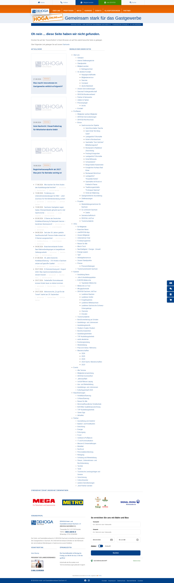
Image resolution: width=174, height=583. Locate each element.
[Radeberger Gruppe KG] (101, 502)
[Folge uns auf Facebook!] (85, 581)
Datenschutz (121, 581)
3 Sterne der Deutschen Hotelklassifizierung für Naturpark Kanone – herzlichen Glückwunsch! (50, 221)
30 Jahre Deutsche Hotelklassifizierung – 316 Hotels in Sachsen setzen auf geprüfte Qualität (50, 260)
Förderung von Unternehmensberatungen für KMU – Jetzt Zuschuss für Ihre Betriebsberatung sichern (50, 196)
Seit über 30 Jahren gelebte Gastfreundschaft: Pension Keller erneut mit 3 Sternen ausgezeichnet (50, 235)
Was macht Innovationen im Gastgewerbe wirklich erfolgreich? (48, 84)
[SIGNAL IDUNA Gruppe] (130, 502)
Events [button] (98, 11)
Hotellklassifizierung (42, 227)
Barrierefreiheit (131, 581)
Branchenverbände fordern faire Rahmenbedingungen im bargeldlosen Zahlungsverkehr (50, 249)
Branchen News (41, 190)
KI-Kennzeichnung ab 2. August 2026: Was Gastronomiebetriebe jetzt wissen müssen (50, 272)
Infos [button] (79, 11)
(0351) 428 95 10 (70, 532)
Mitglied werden (88, 2)
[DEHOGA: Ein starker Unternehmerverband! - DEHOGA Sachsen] (42, 522)
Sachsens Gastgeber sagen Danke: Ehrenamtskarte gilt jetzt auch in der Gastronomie (50, 210)
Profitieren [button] (68, 11)
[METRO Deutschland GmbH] (73, 502)
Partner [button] (126, 11)
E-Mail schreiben (37, 570)
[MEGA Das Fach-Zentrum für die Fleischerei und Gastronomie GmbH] (44, 502)
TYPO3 (100, 575)
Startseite (66, 44)
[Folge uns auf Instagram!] (89, 581)
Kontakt (104, 581)
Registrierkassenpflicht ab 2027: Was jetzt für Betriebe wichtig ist (47, 171)
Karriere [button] (88, 11)
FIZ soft (88, 575)
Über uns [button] (56, 11)
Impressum (112, 581)
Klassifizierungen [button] (112, 11)
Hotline (65, 2)
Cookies (140, 581)
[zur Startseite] (40, 11)
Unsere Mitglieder (57, 227)
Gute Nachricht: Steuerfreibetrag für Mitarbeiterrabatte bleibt (47, 128)
